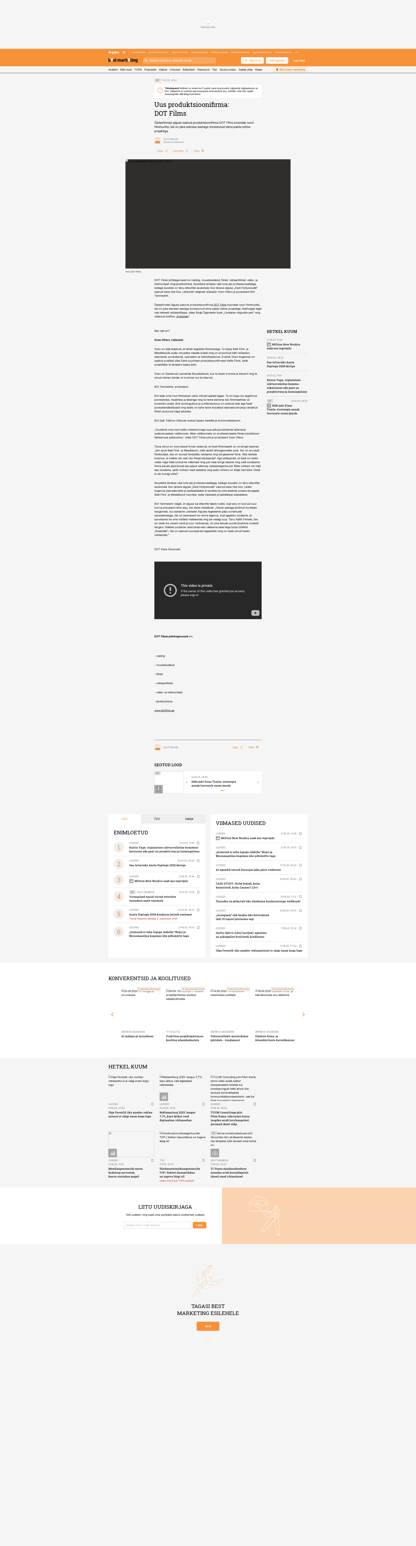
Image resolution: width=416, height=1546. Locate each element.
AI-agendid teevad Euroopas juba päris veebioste (248, 869)
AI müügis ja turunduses (137, 1036)
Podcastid (150, 69)
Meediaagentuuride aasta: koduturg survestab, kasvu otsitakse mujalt (125, 1172)
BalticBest (189, 69)
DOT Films (220, 304)
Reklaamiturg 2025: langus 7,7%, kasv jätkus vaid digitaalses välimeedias (177, 1116)
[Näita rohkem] (296, 52)
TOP (162, 1160)
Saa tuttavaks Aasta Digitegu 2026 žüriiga (157, 865)
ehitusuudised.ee (283, 52)
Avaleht (113, 69)
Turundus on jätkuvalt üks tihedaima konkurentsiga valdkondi (258, 901)
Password (203, 69)
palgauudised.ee (180, 52)
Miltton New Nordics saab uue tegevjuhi (161, 881)
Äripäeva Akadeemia (133, 1031)
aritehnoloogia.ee (219, 52)
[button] (157, 1225)
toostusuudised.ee (240, 52)
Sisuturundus (228, 69)
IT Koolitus (173, 1031)
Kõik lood (126, 69)
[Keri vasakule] (187, 782)
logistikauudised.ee (262, 52)
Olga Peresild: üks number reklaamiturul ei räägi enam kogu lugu (259, 950)
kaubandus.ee (138, 52)
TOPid (138, 69)
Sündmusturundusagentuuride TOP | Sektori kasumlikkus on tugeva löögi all (180, 1172)
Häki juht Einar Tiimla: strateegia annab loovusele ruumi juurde (283, 409)
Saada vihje (246, 69)
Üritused (175, 69)
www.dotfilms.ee (164, 710)
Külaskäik (182, 316)
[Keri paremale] (258, 782)
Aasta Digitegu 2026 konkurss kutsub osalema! (160, 914)
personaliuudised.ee (159, 52)
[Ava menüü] (124, 52)
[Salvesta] (198, 843)
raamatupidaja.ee (199, 52)
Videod (163, 69)
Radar (258, 69)
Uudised (134, 843)
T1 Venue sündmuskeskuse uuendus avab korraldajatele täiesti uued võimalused (229, 1172)
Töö (214, 69)
